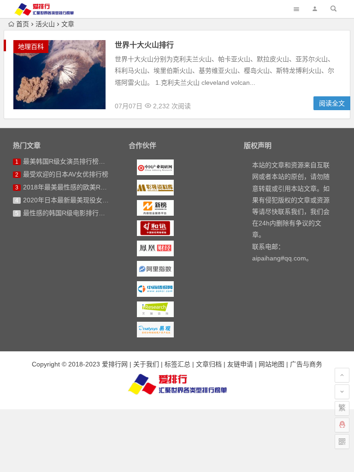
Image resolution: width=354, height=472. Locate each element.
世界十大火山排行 (144, 45)
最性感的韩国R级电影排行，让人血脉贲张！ (86, 213)
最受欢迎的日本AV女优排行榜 (65, 174)
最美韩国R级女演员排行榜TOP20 (71, 161)
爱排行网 (115, 364)
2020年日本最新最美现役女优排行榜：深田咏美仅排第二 (104, 200)
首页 (22, 24)
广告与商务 (306, 364)
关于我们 (146, 364)
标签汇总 (177, 364)
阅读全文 (332, 103)
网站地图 (271, 364)
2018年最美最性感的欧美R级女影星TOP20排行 (91, 187)
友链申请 (240, 364)
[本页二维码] (342, 441)
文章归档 (209, 364)
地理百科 (31, 46)
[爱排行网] (177, 383)
